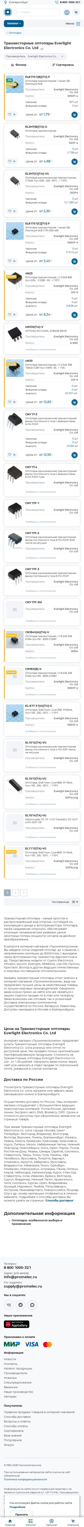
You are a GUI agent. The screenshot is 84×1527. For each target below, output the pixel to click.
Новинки (10, 1378)
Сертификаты (14, 1431)
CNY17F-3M (33, 602)
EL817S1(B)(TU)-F (37, 77)
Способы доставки (59, 1200)
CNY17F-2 (32, 533)
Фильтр (20, 65)
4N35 (29, 361)
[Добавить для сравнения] (14, 114)
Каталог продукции (18, 1368)
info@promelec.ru (20, 1277)
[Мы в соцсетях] (9, 1305)
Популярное (13, 1440)
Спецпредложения (17, 1382)
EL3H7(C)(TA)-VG (37, 174)
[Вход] (67, 12)
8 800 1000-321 (17, 1268)
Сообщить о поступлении (41, 350)
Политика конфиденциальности (25, 1479)
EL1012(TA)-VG (35, 742)
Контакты (10, 1364)
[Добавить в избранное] (10, 114)
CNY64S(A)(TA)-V (37, 632)
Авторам (10, 1396)
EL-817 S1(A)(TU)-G (38, 706)
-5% (9, 80)
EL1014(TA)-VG (35, 815)
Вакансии (11, 1387)
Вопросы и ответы (17, 1421)
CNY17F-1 (32, 503)
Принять (21, 1514)
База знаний (12, 1435)
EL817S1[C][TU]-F (37, 223)
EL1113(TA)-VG (35, 848)
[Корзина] (76, 12)
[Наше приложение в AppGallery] (16, 1325)
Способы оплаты (16, 1426)
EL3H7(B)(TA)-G (36, 127)
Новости (10, 1359)
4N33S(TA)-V (34, 327)
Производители (15, 1373)
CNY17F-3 (32, 569)
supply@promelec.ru (23, 1286)
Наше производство (18, 1392)
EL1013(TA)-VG (35, 778)
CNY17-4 (31, 467)
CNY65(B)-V (33, 669)
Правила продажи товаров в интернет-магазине (39, 1412)
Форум (9, 1445)
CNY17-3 (31, 414)
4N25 (29, 273)
